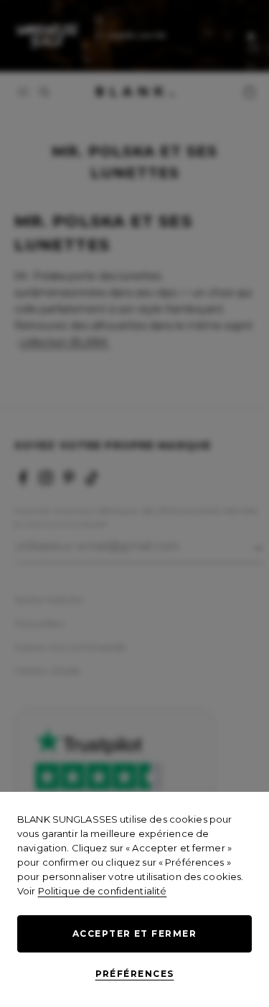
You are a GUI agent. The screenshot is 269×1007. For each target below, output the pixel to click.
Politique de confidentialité (102, 891)
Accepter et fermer (134, 933)
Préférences (134, 973)
